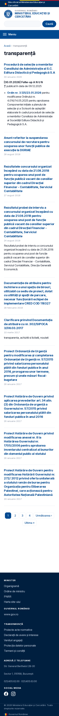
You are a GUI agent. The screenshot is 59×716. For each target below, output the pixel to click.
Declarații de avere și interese (21, 635)
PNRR (7, 596)
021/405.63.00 (29, 681)
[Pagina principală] (8, 14)
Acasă (7, 45)
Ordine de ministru (14, 591)
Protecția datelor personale (20, 645)
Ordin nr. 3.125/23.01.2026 (24, 92)
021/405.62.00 (12, 681)
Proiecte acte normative (18, 629)
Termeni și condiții (14, 650)
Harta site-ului (12, 601)
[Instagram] (13, 694)
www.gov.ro (11, 614)
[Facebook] (6, 694)
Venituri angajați (13, 640)
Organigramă (11, 586)
